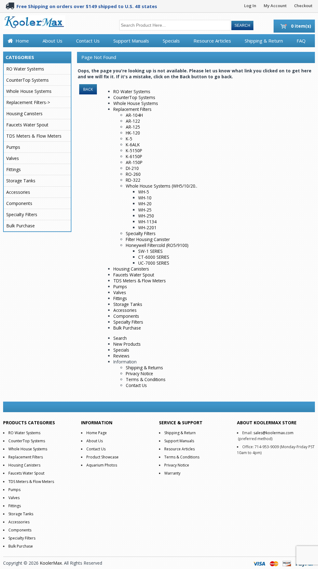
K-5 (129, 139)
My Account (275, 5)
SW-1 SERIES (150, 251)
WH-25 (145, 210)
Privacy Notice (139, 373)
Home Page (96, 432)
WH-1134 (147, 222)
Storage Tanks (20, 181)
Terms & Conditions (146, 379)
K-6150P (134, 156)
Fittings (13, 169)
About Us (52, 41)
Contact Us (88, 41)
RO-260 (133, 174)
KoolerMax (51, 563)
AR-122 (133, 121)
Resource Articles (212, 41)
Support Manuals (131, 41)
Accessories (18, 192)
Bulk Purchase (20, 226)
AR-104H (134, 115)
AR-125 (133, 127)
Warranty (172, 473)
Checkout (303, 5)
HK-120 (133, 133)
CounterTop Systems (27, 80)
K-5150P (134, 150)
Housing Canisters (24, 113)
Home (22, 41)
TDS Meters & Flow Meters (33, 136)
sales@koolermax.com (273, 432)
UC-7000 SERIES (153, 263)
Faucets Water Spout (27, 125)
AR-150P (134, 162)
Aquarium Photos (101, 465)
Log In (250, 5)
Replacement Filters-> (28, 102)
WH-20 (145, 204)
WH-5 (143, 192)
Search (120, 338)
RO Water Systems (25, 69)
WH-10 (145, 198)
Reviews (121, 356)
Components (19, 203)
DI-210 (132, 168)
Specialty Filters (21, 214)
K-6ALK (133, 145)
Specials (171, 41)
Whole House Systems (29, 91)
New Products (127, 344)
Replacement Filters (132, 109)
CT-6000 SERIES (153, 257)
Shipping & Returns (144, 368)
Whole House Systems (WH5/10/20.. (161, 186)
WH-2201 (147, 227)
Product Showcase (102, 457)
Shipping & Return (264, 41)
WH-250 (146, 216)
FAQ (301, 41)
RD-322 (133, 180)
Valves (12, 158)
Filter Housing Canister (148, 239)
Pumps (13, 147)
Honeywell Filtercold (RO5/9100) (157, 245)
